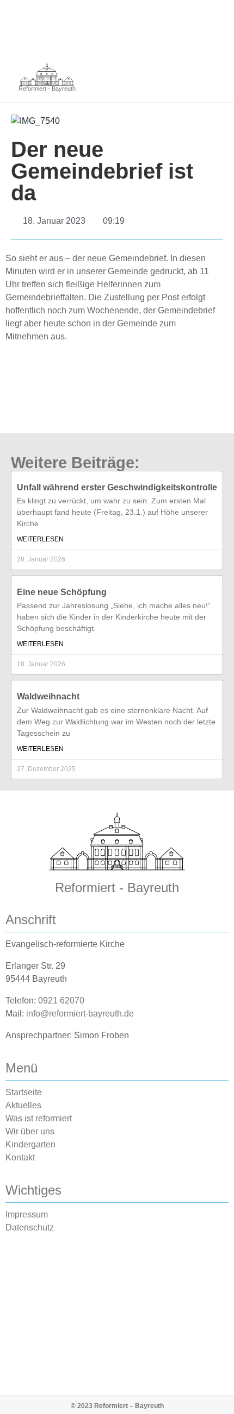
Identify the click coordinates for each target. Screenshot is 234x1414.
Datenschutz (29, 1227)
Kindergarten (30, 1144)
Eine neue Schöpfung (62, 592)
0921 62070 (61, 1000)
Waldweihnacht (48, 696)
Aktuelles (23, 1105)
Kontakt (20, 1157)
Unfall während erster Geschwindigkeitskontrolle (117, 487)
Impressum (26, 1214)
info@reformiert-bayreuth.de (80, 1013)
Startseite (23, 1092)
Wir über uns (29, 1131)
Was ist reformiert (38, 1118)
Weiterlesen (40, 539)
